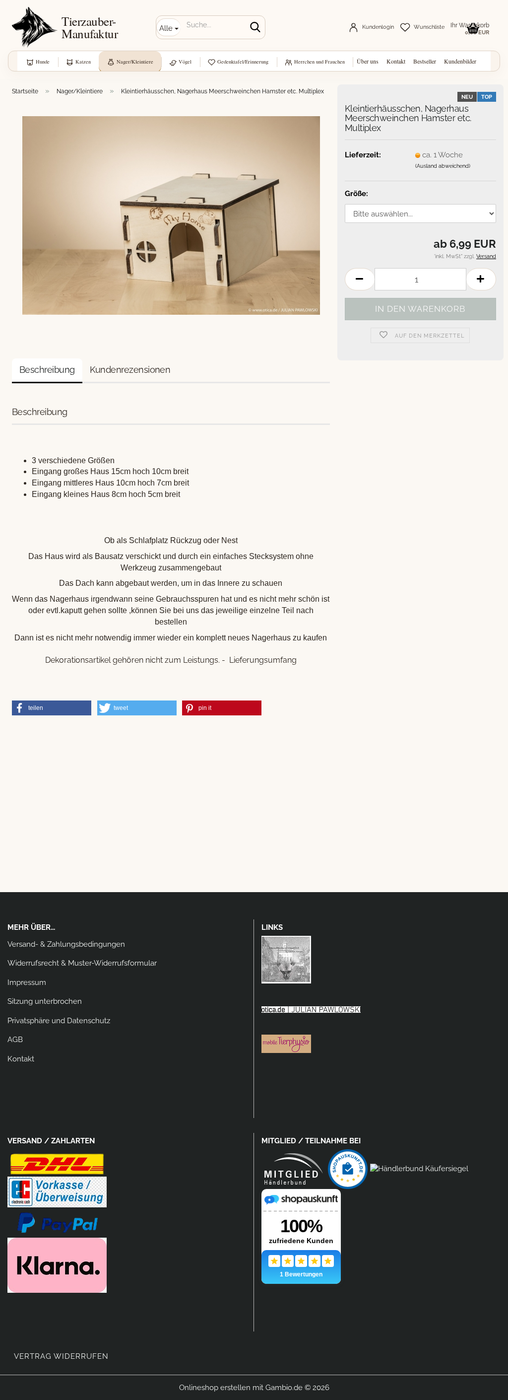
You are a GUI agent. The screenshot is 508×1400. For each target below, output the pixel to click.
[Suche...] (255, 27)
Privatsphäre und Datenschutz (58, 1020)
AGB (15, 1039)
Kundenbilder (460, 61)
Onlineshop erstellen (215, 1387)
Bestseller (424, 61)
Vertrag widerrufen (61, 1356)
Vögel (185, 61)
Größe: (356, 193)
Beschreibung (47, 369)
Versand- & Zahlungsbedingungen (66, 944)
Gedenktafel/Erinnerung (242, 61)
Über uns (368, 61)
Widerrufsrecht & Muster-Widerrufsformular (82, 963)
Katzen (83, 61)
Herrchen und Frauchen (319, 61)
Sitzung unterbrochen (44, 1001)
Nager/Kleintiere (135, 61)
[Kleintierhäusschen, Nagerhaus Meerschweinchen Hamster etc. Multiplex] (171, 214)
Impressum (26, 982)
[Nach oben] (481, 1385)
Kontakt (395, 61)
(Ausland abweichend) (442, 166)
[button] (360, 279)
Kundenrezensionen (130, 369)
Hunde (43, 61)
